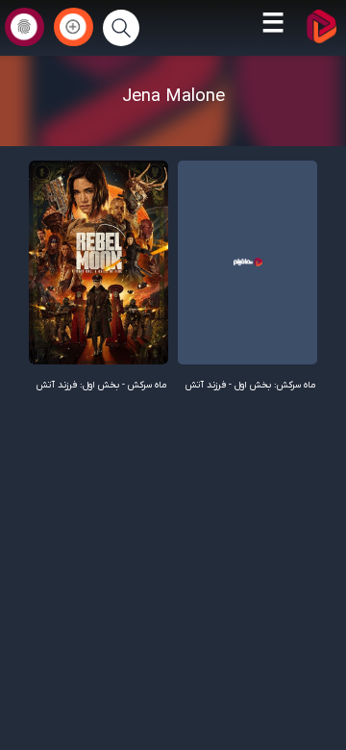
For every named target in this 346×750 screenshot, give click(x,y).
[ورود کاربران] (24, 27)
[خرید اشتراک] (73, 27)
